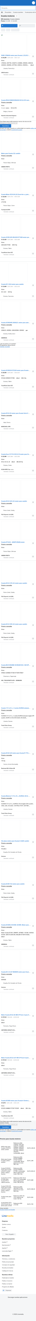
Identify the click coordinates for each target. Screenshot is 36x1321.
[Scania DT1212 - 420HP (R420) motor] (18, 530)
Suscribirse (5, 126)
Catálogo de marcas (7, 1271)
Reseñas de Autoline (7, 1268)
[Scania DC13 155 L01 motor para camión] (18, 612)
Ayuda (4, 1227)
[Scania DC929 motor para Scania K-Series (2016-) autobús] (18, 1089)
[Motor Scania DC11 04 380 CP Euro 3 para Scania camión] (18, 1003)
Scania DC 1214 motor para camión (12, 284)
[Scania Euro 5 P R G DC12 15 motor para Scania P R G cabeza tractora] (18, 442)
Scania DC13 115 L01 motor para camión (14, 501)
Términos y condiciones (8, 1259)
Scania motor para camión (6, 1197)
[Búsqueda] (33, 8)
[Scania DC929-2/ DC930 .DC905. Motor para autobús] (18, 913)
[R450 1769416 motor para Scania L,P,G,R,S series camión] (18, 43)
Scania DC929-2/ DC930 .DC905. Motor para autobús (17, 925)
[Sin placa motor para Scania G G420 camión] (18, 829)
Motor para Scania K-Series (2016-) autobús (6, 1160)
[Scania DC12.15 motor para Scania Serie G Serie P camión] (18, 401)
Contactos (5, 1230)
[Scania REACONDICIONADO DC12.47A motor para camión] (18, 88)
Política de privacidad (8, 1262)
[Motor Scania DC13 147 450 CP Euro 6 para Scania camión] (18, 1046)
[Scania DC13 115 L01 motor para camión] (18, 489)
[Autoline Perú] (11, 3)
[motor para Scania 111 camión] (18, 141)
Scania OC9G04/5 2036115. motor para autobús (16, 322)
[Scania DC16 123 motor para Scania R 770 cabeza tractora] (18, 741)
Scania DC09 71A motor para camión (13, 884)
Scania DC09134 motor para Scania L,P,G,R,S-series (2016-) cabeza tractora (6, 1171)
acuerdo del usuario (16, 129)
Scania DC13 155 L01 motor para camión (14, 624)
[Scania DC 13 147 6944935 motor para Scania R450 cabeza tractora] (18, 960)
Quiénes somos (6, 1224)
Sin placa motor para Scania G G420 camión (15, 841)
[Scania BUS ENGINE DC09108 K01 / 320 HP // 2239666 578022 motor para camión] (18, 653)
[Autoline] (2, 12)
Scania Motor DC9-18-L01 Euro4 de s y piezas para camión (6, 1204)
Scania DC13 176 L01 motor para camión (14, 583)
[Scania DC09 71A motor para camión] (18, 872)
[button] (33, 3)
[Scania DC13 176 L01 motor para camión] (18, 571)
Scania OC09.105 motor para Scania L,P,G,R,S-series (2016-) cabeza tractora (6, 1189)
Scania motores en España (7, 1209)
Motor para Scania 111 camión (10, 153)
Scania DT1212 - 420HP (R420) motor (13, 542)
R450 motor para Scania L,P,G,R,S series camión (6, 1148)
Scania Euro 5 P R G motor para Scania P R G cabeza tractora (6, 1180)
